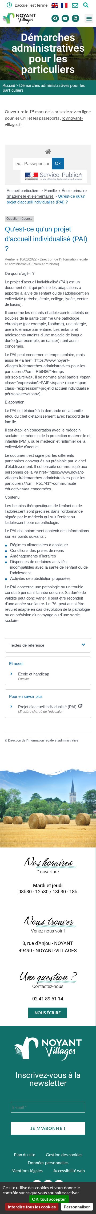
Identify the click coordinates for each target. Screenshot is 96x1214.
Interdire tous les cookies (32, 1206)
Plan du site (24, 1154)
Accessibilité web (69, 1170)
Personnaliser (77, 1206)
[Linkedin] (75, 18)
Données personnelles (48, 1162)
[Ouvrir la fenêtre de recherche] (85, 5)
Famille (51, 190)
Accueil (9, 85)
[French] (64, 4)
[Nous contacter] (75, 5)
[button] (89, 18)
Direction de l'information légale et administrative (43, 740)
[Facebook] (55, 18)
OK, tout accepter (49, 1198)
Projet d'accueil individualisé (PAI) (48, 706)
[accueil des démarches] (48, 151)
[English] (54, 4)
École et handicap (33, 674)
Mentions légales (27, 1170)
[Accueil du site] (48, 1049)
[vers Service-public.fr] (54, 176)
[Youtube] (65, 18)
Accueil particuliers (24, 190)
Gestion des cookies (64, 1154)
